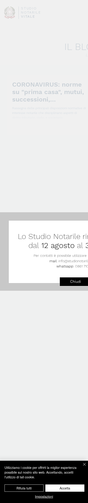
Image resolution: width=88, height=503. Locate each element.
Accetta (65, 488)
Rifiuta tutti (24, 488)
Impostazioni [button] (44, 496)
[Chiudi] (81, 467)
